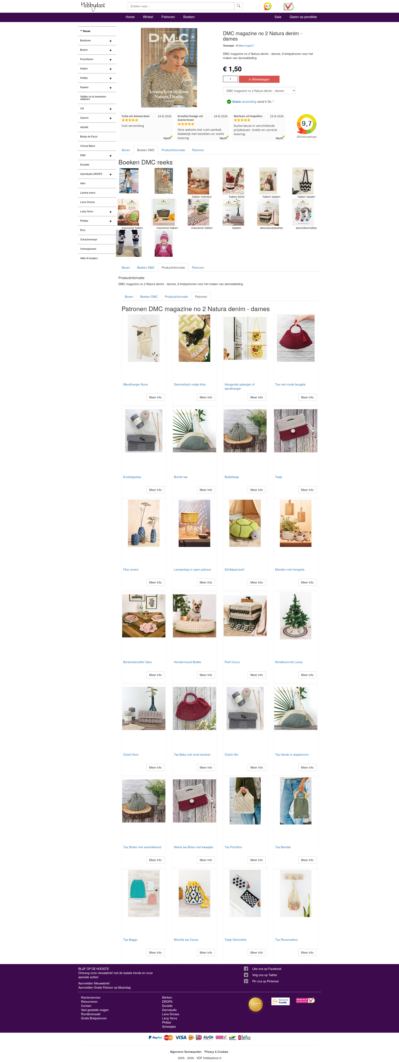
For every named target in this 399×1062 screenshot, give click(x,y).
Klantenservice (90, 997)
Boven (126, 150)
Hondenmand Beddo (187, 662)
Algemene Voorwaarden (186, 1052)
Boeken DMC (146, 150)
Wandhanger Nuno (135, 384)
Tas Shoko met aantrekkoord (142, 847)
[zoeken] (238, 6)
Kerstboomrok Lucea (289, 662)
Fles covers (130, 569)
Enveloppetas (132, 477)
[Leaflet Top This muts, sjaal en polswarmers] (163, 243)
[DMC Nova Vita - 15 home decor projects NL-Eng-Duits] (128, 212)
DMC (83, 155)
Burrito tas (180, 477)
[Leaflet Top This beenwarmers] (128, 243)
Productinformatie (173, 150)
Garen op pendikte (303, 16)
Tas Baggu (130, 939)
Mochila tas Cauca (186, 939)
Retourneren (89, 1001)
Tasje (278, 477)
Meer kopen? (246, 45)
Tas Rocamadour (286, 939)
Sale (278, 16)
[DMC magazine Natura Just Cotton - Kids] (128, 180)
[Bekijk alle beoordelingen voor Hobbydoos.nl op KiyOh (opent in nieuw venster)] (271, 6)
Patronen (168, 16)
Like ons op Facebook (266, 969)
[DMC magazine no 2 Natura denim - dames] (163, 180)
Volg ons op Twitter (264, 975)
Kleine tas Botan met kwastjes (193, 847)
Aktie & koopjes (89, 258)
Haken (84, 68)
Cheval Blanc (87, 146)
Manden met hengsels (289, 569)
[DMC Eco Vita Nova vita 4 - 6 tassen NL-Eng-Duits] (302, 180)
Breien (84, 49)
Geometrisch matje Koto (190, 384)
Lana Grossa (87, 202)
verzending (244, 101)
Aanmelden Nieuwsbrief (94, 983)
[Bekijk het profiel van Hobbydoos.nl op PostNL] (280, 1001)
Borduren (85, 40)
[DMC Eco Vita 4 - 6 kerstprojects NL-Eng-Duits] (233, 180)
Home (130, 16)
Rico (82, 230)
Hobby (84, 78)
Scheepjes (169, 1026)
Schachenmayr (88, 239)
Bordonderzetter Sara (137, 662)
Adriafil (84, 127)
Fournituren (86, 59)
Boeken (189, 16)
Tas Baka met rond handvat (192, 754)
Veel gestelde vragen (95, 1010)
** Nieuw (85, 31)
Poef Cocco (232, 662)
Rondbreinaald (90, 1014)
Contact (86, 1006)
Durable (84, 164)
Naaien (84, 87)
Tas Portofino (233, 847)
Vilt (82, 108)
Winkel (148, 16)
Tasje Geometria (235, 939)
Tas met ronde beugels (290, 384)
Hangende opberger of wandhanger (240, 386)
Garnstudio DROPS (91, 174)
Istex (82, 183)
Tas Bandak (283, 847)
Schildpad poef (234, 569)
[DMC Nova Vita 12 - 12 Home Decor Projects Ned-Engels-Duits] (268, 212)
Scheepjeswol (88, 248)
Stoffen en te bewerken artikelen (93, 98)
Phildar (84, 220)
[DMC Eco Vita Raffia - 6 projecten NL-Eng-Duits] (268, 180)
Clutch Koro (131, 754)
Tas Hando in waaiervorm (292, 754)
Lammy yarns (87, 192)
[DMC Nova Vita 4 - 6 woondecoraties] (302, 212)
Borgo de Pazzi (88, 136)
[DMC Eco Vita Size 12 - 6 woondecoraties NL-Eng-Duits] (198, 180)
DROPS (167, 1001)
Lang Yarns (86, 211)
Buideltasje (232, 477)
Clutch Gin (231, 754)
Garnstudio (169, 1010)
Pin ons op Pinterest (265, 981)
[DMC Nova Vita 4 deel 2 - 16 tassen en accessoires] (163, 212)
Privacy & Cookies (216, 1052)
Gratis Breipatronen (94, 1018)
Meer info (155, 397)
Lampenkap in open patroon (192, 569)
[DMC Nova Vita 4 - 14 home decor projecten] (198, 212)
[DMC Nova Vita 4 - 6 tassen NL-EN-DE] (233, 212)
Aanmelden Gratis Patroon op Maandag (104, 987)
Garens (84, 117)
